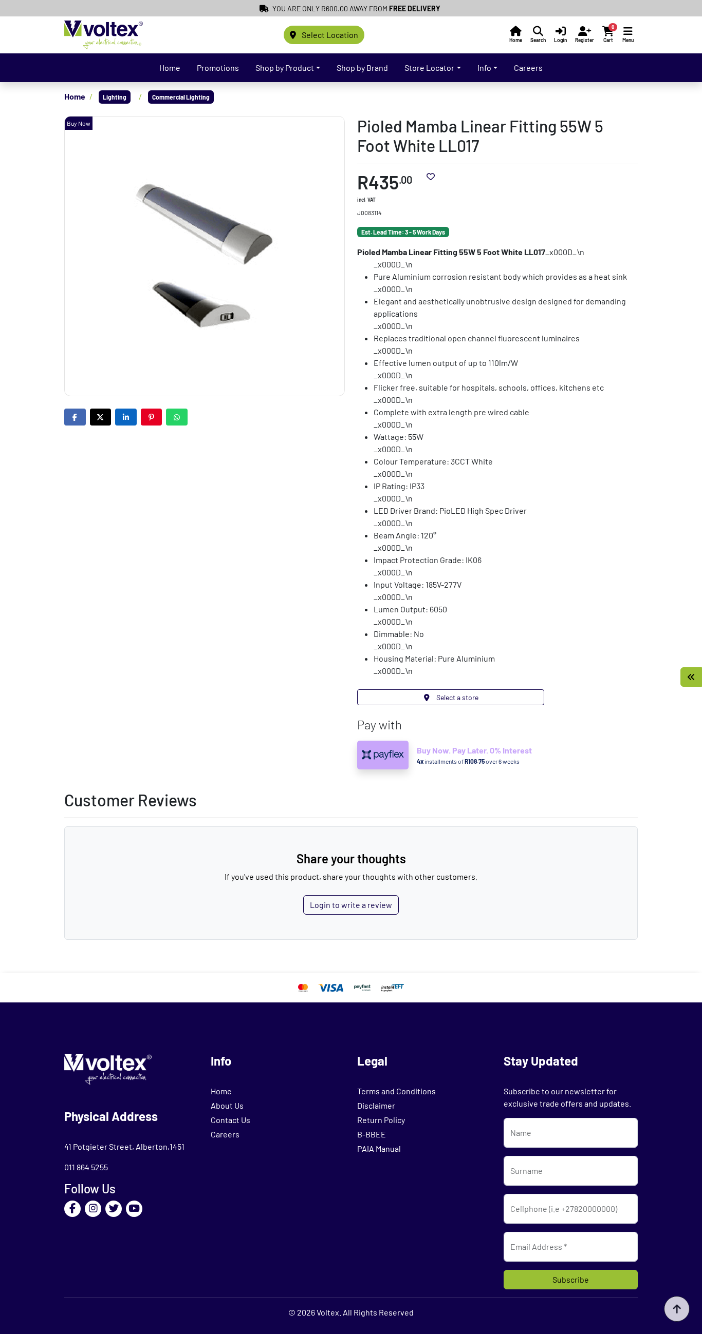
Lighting (114, 97)
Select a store (456, 697)
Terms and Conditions (396, 1091)
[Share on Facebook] (75, 417)
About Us (227, 1105)
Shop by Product (284, 67)
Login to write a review (351, 905)
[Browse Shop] (691, 677)
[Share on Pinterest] (151, 417)
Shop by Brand (362, 67)
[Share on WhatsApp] (177, 417)
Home (169, 67)
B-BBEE (371, 1134)
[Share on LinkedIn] (126, 417)
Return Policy (381, 1120)
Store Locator (429, 67)
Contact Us (230, 1120)
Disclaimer (376, 1105)
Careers (528, 67)
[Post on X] (101, 417)
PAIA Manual (379, 1148)
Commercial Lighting (181, 97)
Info (484, 67)
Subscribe (570, 1279)
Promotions (218, 67)
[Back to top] (677, 1309)
